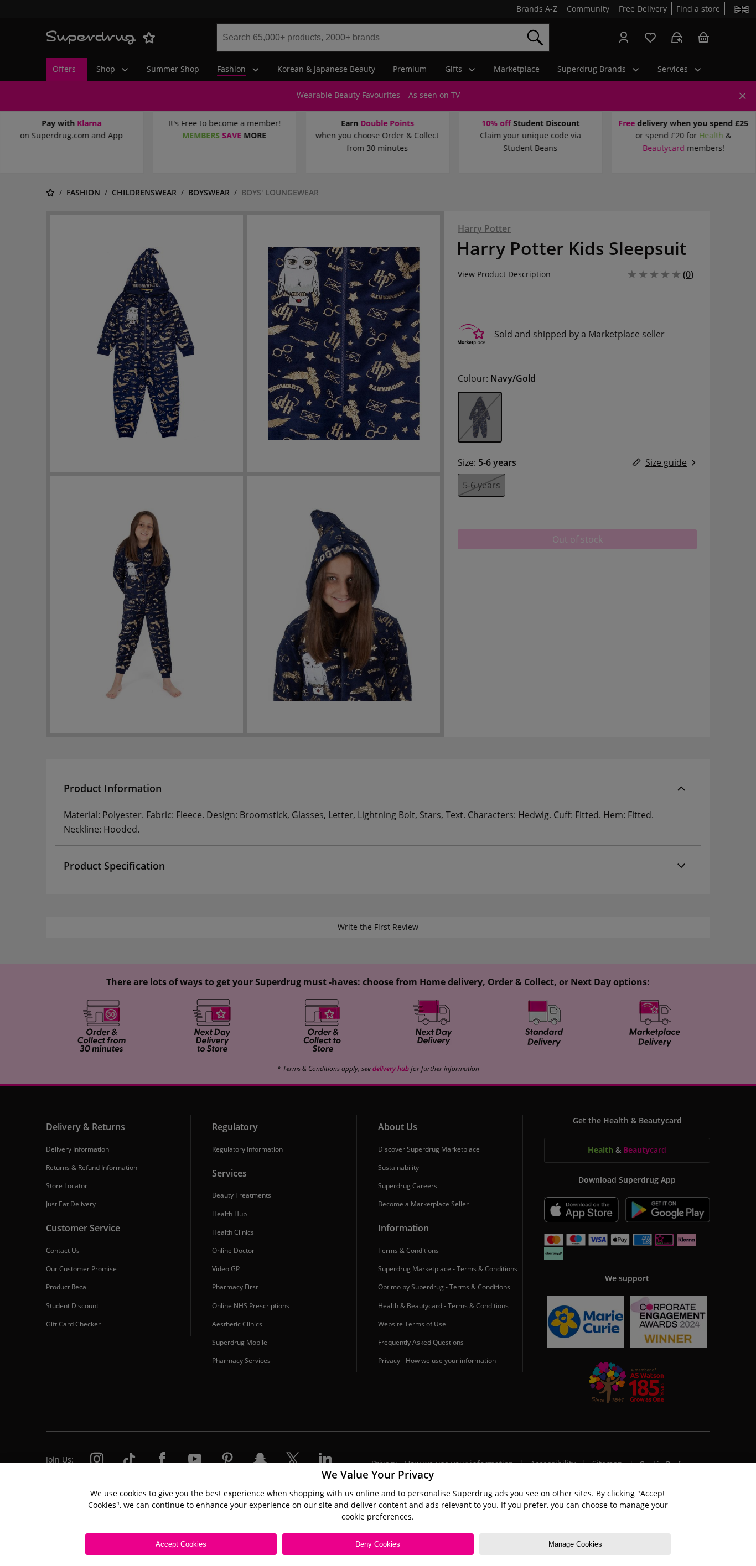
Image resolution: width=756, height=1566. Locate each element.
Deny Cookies (377, 1544)
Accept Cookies (181, 1544)
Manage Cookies (575, 1544)
